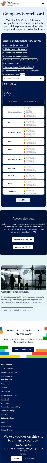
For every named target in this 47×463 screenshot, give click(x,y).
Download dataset (22, 239)
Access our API (21, 247)
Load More (22, 200)
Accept (16, 459)
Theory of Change (8, 411)
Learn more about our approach (17, 310)
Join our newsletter (23, 349)
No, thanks (29, 459)
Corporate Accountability (10, 407)
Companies (5, 384)
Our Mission (5, 403)
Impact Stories (6, 430)
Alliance (4, 388)
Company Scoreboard (9, 372)
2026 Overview (7, 368)
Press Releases (6, 426)
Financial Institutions (9, 395)
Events (3, 422)
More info (23, 454)
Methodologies (6, 376)
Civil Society (5, 391)
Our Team (4, 414)
